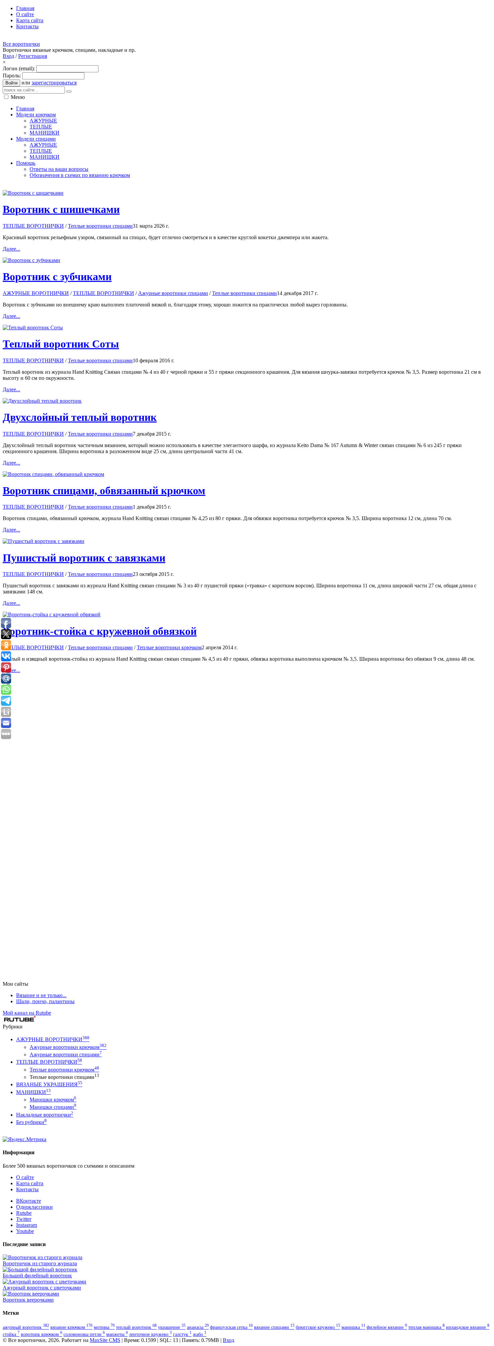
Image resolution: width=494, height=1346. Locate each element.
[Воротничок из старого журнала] (42, 1257)
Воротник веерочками (28, 1300)
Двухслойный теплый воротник (80, 417)
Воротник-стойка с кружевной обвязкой (100, 631)
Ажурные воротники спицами (173, 293)
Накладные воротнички (44, 1115)
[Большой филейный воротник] (40, 1269)
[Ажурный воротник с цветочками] (44, 1281)
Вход (8, 56)
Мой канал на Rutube (27, 1013)
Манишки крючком (53, 1099)
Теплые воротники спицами (100, 226)
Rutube (24, 1213)
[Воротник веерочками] (31, 1294)
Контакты (27, 1189)
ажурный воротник (26, 1327)
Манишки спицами (53, 1107)
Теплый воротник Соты (61, 344)
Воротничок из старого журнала (40, 1263)
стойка (11, 1334)
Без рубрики (31, 1122)
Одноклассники (34, 1207)
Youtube (25, 1231)
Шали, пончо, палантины (45, 1001)
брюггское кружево (318, 1327)
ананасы (198, 1327)
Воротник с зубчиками (57, 276)
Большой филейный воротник (37, 1275)
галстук (182, 1334)
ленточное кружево (150, 1334)
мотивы (104, 1327)
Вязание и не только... (41, 995)
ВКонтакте (28, 1201)
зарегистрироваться (54, 82)
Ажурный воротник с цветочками (42, 1287)
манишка (353, 1327)
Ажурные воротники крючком (68, 1047)
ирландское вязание (467, 1327)
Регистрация (32, 56)
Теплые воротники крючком (169, 647)
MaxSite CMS (105, 1340)
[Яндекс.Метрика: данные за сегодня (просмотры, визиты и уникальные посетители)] (24, 1139)
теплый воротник (136, 1327)
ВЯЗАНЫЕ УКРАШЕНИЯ (49, 1084)
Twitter (23, 1219)
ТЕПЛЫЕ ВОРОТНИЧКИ (33, 226)
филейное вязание (387, 1327)
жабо (199, 1334)
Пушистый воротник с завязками (84, 558)
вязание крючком (71, 1327)
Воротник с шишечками (61, 209)
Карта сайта (29, 1183)
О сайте (25, 1177)
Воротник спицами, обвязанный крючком (104, 490)
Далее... (11, 249)
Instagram (26, 1225)
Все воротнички (21, 44)
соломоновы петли (84, 1334)
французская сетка (231, 1327)
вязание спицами (274, 1327)
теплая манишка (426, 1327)
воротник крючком (41, 1334)
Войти (11, 82)
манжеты (117, 1334)
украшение (172, 1327)
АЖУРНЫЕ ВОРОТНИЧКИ (36, 293)
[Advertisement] (125, 186)
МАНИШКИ (33, 1092)
